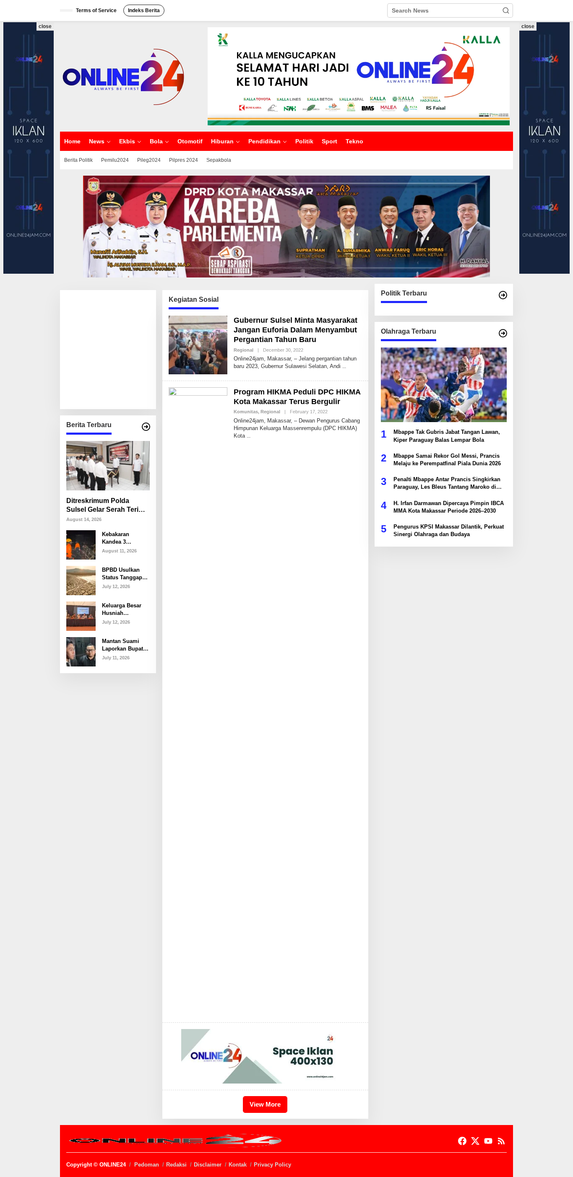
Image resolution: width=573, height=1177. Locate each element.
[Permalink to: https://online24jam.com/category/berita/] (146, 427)
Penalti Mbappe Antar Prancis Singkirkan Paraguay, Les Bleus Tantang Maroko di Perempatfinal (446, 483)
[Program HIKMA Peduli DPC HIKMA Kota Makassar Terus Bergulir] (248, 436)
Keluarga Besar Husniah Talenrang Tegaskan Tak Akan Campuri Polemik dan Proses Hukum (121, 609)
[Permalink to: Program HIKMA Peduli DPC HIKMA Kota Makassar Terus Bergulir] (198, 700)
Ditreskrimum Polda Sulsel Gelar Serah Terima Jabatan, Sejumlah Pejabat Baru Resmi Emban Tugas (107, 505)
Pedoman (146, 1164)
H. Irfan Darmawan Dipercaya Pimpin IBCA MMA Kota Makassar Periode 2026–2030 (448, 506)
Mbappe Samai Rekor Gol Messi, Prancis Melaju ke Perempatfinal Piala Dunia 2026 (447, 459)
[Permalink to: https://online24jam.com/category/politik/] (503, 295)
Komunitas (246, 411)
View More (265, 1104)
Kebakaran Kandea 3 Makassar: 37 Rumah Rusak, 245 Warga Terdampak (121, 538)
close (45, 26)
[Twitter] (475, 1141)
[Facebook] (462, 1141)
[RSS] (501, 1141)
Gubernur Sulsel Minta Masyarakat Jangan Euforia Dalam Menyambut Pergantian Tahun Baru (295, 330)
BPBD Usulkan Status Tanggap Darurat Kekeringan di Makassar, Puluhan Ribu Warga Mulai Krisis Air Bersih (123, 573)
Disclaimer (207, 1164)
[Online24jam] (123, 76)
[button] (506, 10)
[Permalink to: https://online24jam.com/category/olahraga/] (503, 333)
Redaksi (176, 1164)
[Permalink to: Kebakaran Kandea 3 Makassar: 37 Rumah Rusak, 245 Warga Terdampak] (81, 544)
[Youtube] (488, 1141)
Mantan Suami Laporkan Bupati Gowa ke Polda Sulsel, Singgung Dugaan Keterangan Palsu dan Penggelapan (125, 645)
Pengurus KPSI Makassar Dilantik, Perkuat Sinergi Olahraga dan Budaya (448, 530)
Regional (243, 350)
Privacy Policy (272, 1164)
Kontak (238, 1164)
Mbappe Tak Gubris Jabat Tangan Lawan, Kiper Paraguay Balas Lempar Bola (446, 436)
